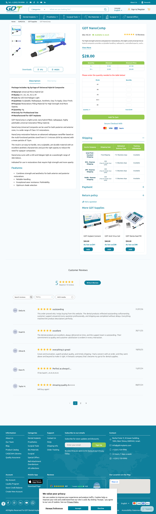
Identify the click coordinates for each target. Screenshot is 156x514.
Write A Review (92, 283)
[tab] (34, 81)
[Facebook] (34, 2)
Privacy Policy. (73, 502)
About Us (133, 2)
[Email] (31, 2)
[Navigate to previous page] (70, 403)
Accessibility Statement (131, 510)
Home (13, 21)
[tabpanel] (43, 136)
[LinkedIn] (45, 2)
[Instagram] (38, 2)
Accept (78, 508)
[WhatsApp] (27, 2)
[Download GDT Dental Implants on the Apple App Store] (35, 481)
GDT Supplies (32, 21)
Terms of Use (92, 451)
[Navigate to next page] (86, 403)
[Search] (105, 9)
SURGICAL (21, 21)
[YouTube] (41, 2)
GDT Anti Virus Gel (112, 236)
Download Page (34, 486)
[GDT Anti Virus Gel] (113, 221)
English (117, 10)
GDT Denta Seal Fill (133, 236)
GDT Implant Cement (92, 236)
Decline (101, 508)
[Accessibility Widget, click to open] (3, 503)
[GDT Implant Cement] (92, 221)
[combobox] (68, 9)
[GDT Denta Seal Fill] (134, 221)
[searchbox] (21, 297)
